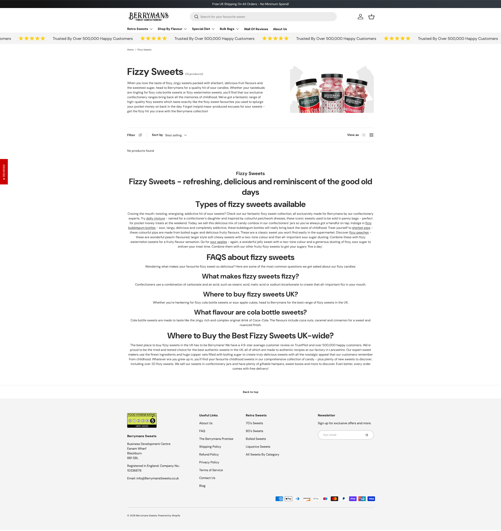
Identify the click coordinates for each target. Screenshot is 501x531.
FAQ (202, 431)
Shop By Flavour (170, 29)
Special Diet (201, 29)
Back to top (250, 392)
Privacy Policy (209, 462)
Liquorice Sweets (258, 447)
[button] (371, 16)
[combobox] (263, 16)
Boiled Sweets (256, 439)
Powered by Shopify (169, 515)
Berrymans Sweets (146, 515)
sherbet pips (361, 228)
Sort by (157, 135)
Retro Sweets (137, 29)
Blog (202, 486)
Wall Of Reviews (256, 29)
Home (130, 50)
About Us (280, 29)
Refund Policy (209, 454)
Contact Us (207, 478)
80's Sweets (254, 431)
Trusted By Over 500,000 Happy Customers (86, 38)
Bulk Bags (227, 29)
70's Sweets (254, 423)
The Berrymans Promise (216, 439)
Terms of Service (211, 470)
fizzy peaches (359, 232)
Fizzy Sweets (144, 50)
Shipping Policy (210, 447)
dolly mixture (155, 218)
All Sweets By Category (262, 454)
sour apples (218, 242)
